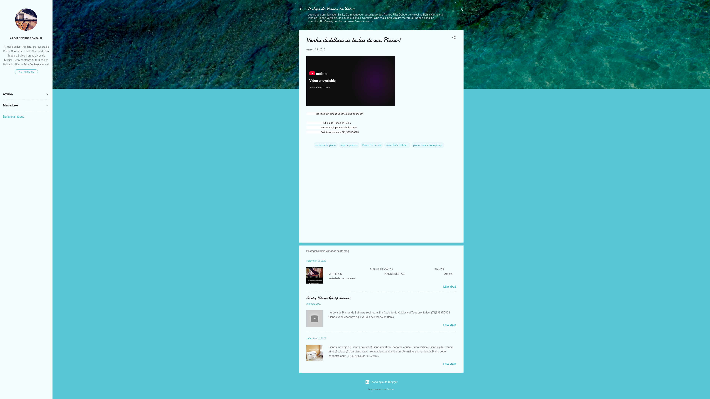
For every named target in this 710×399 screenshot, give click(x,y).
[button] (454, 38)
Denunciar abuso (13, 116)
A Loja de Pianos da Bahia (331, 9)
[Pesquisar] (461, 10)
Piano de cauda (371, 145)
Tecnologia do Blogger (384, 382)
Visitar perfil (26, 72)
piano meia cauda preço (427, 145)
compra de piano (325, 145)
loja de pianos (349, 145)
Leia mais (449, 286)
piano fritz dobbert (397, 145)
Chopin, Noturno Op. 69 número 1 (328, 298)
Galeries (390, 389)
